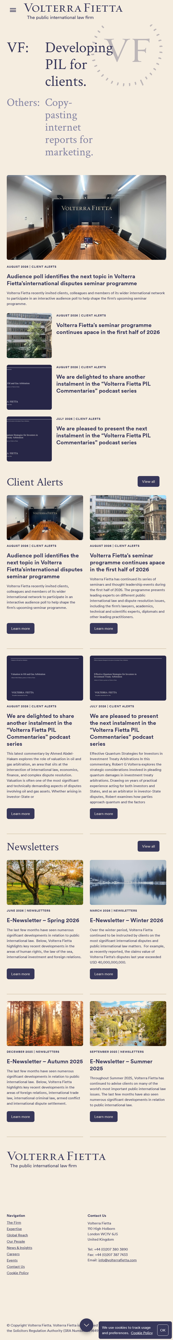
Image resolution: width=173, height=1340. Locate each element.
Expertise (14, 1228)
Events (12, 1260)
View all (148, 481)
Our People (16, 1241)
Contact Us (16, 1266)
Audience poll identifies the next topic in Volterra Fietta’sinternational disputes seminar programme (72, 279)
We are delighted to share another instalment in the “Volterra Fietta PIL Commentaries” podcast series (103, 383)
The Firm (14, 1222)
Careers (13, 1254)
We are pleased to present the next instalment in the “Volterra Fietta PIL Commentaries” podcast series (103, 435)
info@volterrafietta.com (117, 1260)
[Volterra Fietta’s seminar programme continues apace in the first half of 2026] (29, 335)
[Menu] (13, 10)
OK (163, 1330)
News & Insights (19, 1247)
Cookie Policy (142, 1333)
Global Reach (17, 1235)
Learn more (20, 628)
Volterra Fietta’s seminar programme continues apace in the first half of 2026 (108, 328)
